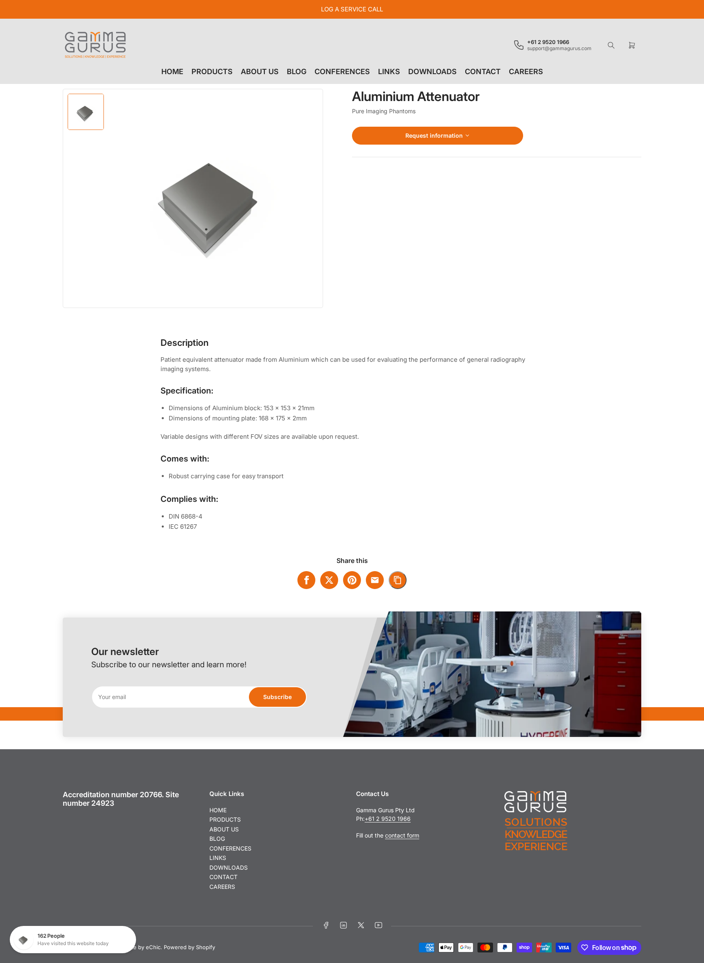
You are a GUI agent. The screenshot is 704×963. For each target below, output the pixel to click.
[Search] (611, 45)
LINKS (389, 71)
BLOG (296, 71)
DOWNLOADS (432, 71)
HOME (172, 71)
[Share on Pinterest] (352, 580)
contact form (402, 835)
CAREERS (526, 71)
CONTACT (483, 71)
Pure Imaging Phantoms (384, 111)
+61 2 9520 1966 (388, 818)
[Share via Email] (375, 580)
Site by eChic (144, 947)
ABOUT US (260, 71)
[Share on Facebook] (306, 580)
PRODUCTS (212, 71)
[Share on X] (329, 580)
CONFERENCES (342, 71)
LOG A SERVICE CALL (352, 9)
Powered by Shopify (189, 947)
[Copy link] (398, 580)
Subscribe (277, 696)
